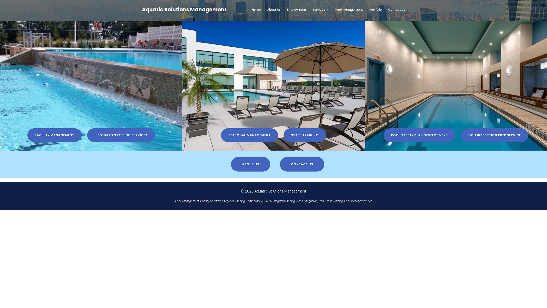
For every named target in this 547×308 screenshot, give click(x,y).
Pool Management (349, 9)
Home (256, 9)
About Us (274, 9)
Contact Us (396, 9)
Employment (296, 9)
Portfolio (375, 9)
